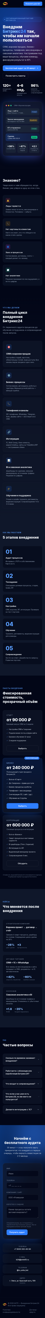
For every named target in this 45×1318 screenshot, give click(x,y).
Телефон (11, 1180)
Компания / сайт (14, 1192)
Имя (8, 1168)
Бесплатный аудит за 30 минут (21, 68)
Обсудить (22, 863)
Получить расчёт (33, 4)
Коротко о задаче (15, 1204)
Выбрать (22, 748)
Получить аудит (17, 1232)
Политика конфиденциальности (11, 1311)
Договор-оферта (33, 1311)
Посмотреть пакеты (15, 76)
